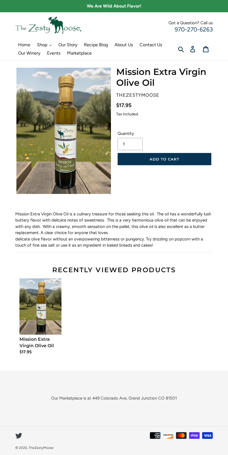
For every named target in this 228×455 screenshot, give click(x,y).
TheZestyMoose (41, 448)
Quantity (126, 133)
